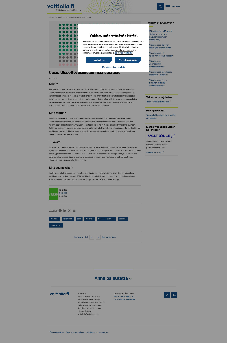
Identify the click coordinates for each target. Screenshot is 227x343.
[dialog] (113, 48)
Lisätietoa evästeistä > (124, 53)
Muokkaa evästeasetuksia (113, 67)
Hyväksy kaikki (99, 60)
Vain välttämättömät (127, 60)
